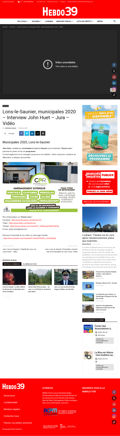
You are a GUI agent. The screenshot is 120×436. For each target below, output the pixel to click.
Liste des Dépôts (84, 21)
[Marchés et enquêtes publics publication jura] (99, 194)
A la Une (12, 27)
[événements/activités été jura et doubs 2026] (99, 165)
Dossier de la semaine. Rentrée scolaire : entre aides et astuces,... (106, 274)
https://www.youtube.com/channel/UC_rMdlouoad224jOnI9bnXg (34, 226)
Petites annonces (52, 1)
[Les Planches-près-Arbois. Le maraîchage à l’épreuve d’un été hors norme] (88, 297)
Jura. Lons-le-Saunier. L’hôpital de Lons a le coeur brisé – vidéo (19, 250)
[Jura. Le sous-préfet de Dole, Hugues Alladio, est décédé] (66, 277)
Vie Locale (22, 21)
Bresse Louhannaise (89, 231)
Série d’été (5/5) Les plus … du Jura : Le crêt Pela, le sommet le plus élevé (39, 289)
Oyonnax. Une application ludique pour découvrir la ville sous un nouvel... (105, 308)
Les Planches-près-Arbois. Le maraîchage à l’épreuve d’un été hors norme (106, 296)
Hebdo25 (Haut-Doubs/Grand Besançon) (80, 1)
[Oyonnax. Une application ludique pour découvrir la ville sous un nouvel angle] (88, 309)
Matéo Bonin (86, 244)
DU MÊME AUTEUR (30, 264)
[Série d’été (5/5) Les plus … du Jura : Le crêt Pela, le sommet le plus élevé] (40, 277)
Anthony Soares (10, 128)
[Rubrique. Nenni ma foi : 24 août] (88, 286)
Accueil (5, 27)
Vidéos (100, 21)
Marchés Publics (63, 21)
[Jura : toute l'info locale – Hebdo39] (60, 11)
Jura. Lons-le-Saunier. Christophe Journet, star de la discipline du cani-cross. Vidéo (61, 250)
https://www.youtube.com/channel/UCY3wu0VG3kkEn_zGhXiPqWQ (30, 238)
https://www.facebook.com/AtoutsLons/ (26, 220)
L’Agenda (49, 21)
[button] (114, 21)
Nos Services (41, 1)
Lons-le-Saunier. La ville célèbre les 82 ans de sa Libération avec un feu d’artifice (14, 289)
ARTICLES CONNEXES (12, 264)
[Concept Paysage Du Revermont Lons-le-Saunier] (40, 214)
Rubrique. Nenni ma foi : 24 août (106, 283)
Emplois (62, 1)
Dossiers (36, 21)
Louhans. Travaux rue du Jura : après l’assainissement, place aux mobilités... (98, 238)
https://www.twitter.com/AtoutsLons (22, 223)
